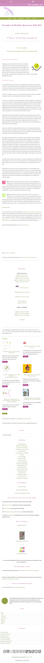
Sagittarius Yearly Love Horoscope (22, 278)
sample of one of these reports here (12, 218)
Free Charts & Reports (5, 634)
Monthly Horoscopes (5, 637)
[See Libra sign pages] (23, 653)
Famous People (22, 456)
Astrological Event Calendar (19, 587)
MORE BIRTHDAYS (22, 33)
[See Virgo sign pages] (20, 653)
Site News (3, 621)
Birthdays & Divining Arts (32, 346)
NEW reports (11, 515)
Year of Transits (7, 508)
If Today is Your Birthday (10, 252)
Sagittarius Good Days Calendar (22, 281)
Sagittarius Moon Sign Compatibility (22, 313)
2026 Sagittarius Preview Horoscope (22, 292)
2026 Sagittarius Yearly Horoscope (22, 296)
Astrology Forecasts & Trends (22, 449)
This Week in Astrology (5, 643)
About (2, 614)
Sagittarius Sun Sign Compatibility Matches (32, 398)
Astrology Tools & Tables (22, 469)
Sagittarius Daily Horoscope (22, 275)
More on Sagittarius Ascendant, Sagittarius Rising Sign (11, 400)
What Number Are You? (22, 553)
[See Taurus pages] (7, 653)
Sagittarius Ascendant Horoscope (32, 375)
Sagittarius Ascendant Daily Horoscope (22, 280)
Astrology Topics (22, 472)
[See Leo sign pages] (17, 653)
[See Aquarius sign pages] (36, 653)
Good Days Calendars (5, 639)
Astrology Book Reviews (22, 474)
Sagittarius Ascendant (22, 302)
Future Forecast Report (24, 287)
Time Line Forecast (8, 505)
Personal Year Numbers (26, 418)
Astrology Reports (22, 444)
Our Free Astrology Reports (22, 489)
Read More (5, 361)
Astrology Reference (22, 470)
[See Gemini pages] (10, 653)
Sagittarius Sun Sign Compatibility (22, 311)
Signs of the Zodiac (22, 458)
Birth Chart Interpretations (22, 445)
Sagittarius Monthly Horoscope (22, 276)
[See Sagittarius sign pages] (30, 653)
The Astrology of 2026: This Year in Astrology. (29, 570)
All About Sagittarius (22, 301)
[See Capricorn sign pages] (33, 653)
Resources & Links (22, 476)
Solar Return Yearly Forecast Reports (33, 211)
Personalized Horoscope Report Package (13, 511)
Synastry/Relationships (22, 465)
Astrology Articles (22, 451)
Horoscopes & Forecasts (22, 447)
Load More (4, 413)
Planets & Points (22, 460)
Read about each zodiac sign (22, 541)
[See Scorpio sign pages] (26, 653)
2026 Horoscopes (22, 486)
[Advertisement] (22, 243)
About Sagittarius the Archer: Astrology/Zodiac (11, 376)
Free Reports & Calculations (22, 478)
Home (2, 612)
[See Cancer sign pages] (14, 653)
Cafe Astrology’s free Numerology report (28, 257)
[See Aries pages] (4, 653)
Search (2, 623)
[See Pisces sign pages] (39, 653)
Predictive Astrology (22, 467)
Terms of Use (4, 617)
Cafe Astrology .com (8, 10)
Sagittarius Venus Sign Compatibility (22, 315)
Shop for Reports (4, 632)
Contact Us (3, 616)
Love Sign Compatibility (22, 461)
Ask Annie (22, 454)
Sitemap (2, 619)
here (26, 562)
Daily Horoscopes (4, 635)
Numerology (22, 319)
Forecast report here (24, 224)
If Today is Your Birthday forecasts (22, 493)
